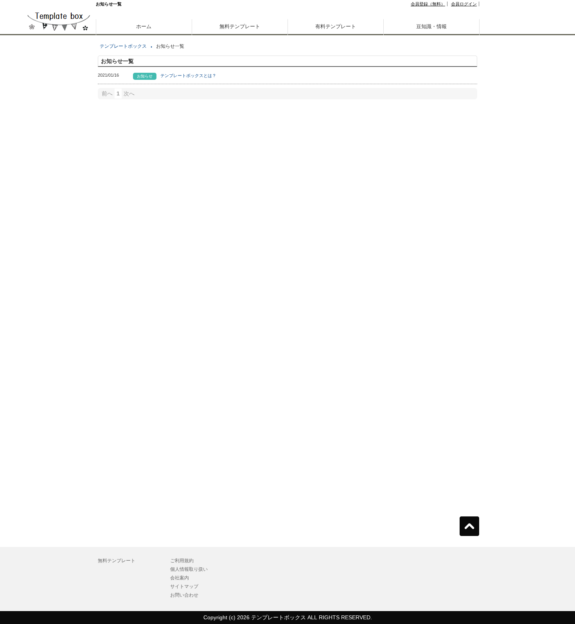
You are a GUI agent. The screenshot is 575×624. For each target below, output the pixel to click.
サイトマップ (184, 586)
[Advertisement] (58, 274)
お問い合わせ (184, 595)
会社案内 (179, 578)
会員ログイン (464, 4)
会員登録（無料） (428, 4)
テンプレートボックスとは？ (188, 75)
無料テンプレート (239, 26)
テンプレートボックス (123, 46)
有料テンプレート (335, 26)
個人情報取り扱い (189, 569)
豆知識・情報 (431, 26)
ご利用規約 (182, 560)
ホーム (143, 26)
